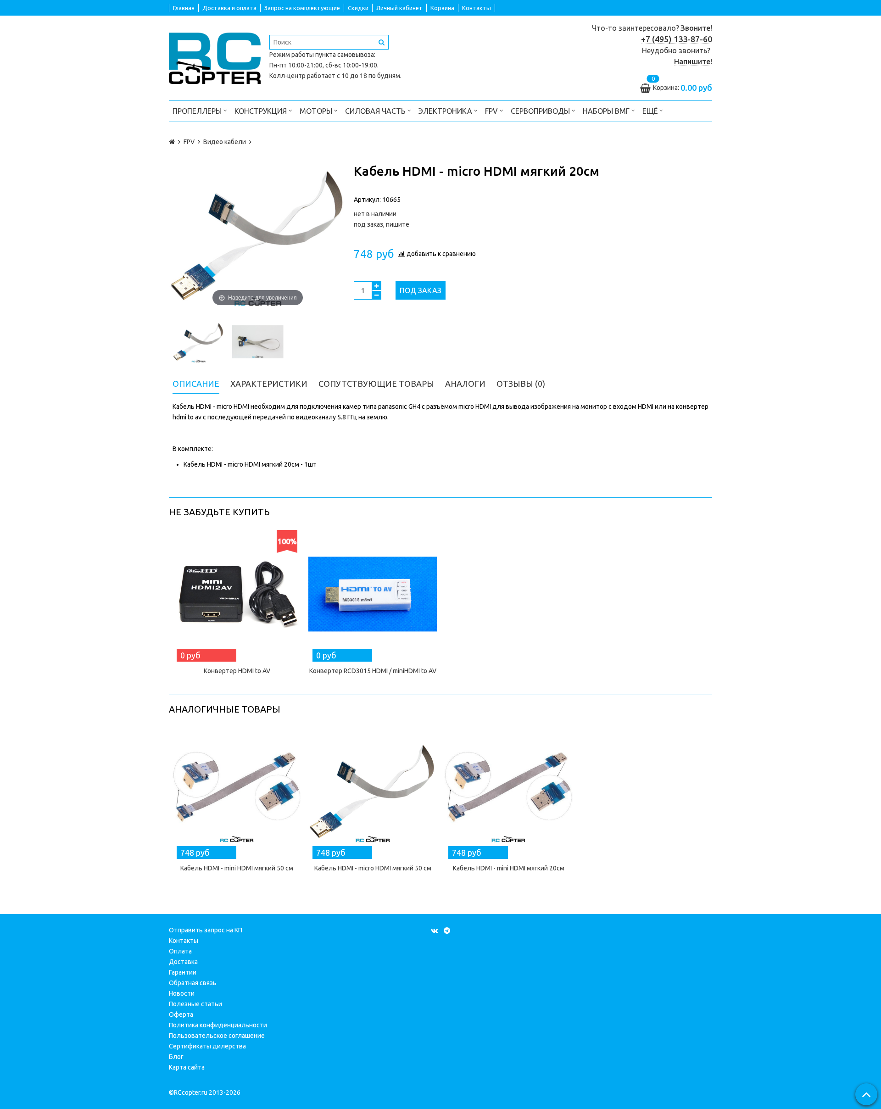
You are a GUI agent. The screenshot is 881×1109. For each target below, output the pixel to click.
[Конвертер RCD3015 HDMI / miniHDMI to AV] (372, 594)
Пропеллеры (198, 111)
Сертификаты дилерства (207, 1046)
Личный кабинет (399, 8)
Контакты (476, 8)
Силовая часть (376, 111)
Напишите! (693, 61)
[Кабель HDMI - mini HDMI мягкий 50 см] (237, 791)
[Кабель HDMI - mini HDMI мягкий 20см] (508, 791)
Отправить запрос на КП (205, 930)
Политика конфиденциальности (218, 1025)
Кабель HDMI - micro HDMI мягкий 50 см (372, 868)
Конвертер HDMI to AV (237, 670)
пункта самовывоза (344, 54)
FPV (492, 111)
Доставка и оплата (229, 8)
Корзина (442, 8)
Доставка (183, 961)
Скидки (358, 8)
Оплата (180, 951)
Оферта (181, 1014)
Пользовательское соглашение (217, 1035)
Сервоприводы (541, 111)
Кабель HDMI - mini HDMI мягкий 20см (508, 868)
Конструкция (261, 111)
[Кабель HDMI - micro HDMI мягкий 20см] (198, 342)
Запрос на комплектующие (302, 8)
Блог (176, 1056)
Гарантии (182, 972)
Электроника (446, 111)
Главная (184, 8)
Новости (182, 993)
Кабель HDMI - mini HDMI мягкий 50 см (236, 868)
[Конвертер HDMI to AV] (237, 594)
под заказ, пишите (381, 224)
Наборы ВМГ (607, 111)
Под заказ (420, 290)
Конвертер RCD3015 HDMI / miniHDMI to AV (372, 670)
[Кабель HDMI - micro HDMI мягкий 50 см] (372, 791)
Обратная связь (193, 982)
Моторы (317, 111)
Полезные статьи (195, 1004)
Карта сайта (187, 1067)
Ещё (650, 111)
